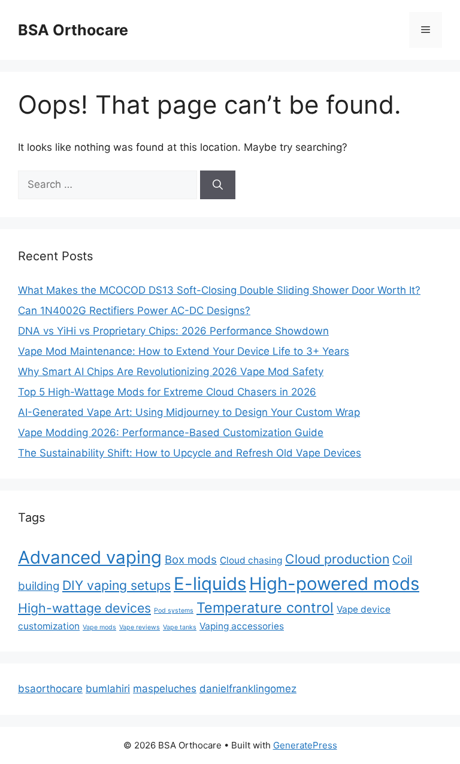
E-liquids (210, 583)
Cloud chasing (251, 560)
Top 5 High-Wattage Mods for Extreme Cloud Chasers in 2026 (167, 392)
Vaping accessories (241, 626)
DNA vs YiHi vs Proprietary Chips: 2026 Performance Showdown (173, 331)
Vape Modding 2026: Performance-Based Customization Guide (170, 433)
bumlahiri (108, 689)
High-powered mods (334, 583)
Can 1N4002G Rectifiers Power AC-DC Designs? (134, 310)
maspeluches (164, 689)
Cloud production (337, 559)
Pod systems (173, 610)
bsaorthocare (50, 689)
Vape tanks (179, 627)
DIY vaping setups (116, 585)
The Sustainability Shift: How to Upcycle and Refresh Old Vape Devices (189, 453)
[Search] (217, 185)
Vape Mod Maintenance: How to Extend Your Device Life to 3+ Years (183, 351)
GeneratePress (305, 745)
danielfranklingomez (247, 689)
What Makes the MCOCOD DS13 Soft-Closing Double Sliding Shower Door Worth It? (219, 290)
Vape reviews (139, 627)
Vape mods (99, 627)
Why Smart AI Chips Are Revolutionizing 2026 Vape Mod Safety (170, 372)
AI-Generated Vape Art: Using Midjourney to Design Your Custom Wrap (189, 412)
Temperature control (265, 607)
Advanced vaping (90, 557)
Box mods (191, 560)
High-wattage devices (84, 608)
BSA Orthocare (73, 30)
